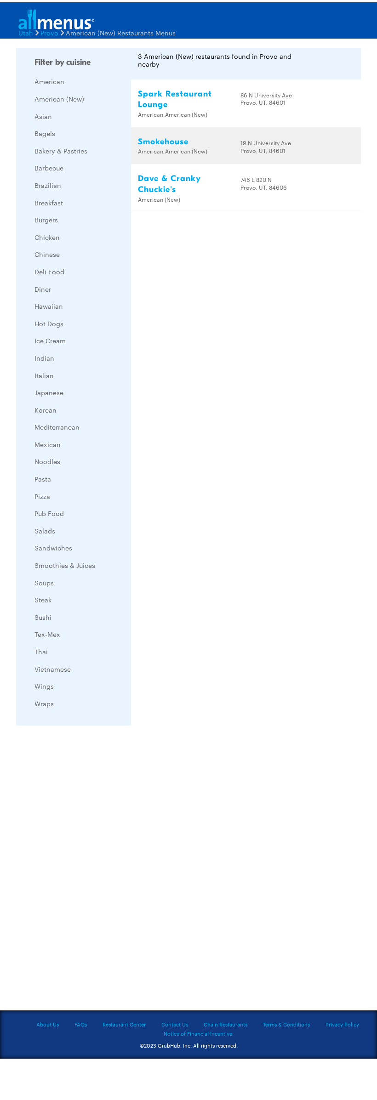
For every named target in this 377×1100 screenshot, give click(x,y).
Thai (41, 651)
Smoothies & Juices (64, 565)
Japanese (48, 392)
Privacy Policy (342, 1024)
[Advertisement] (85, 870)
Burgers (46, 219)
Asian (43, 116)
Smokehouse (163, 142)
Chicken (47, 237)
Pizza (42, 496)
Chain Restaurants (225, 1024)
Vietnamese (52, 669)
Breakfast (48, 202)
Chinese (47, 254)
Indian (44, 358)
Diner (42, 289)
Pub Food (49, 513)
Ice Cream (50, 340)
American (49, 81)
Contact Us (174, 1024)
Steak (42, 599)
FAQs (80, 1024)
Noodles (47, 461)
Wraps (44, 703)
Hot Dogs (48, 323)
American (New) (59, 98)
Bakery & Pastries (60, 150)
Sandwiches (53, 547)
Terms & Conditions (286, 1024)
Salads (44, 530)
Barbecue (48, 167)
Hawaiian (48, 306)
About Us (47, 1024)
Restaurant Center (124, 1024)
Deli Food (49, 271)
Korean (45, 409)
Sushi (42, 617)
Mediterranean (57, 426)
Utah (25, 32)
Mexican (47, 444)
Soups (44, 582)
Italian (44, 375)
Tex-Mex (47, 634)
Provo (49, 32)
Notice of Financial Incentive (198, 1033)
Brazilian (47, 185)
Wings (44, 686)
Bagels (44, 133)
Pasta (42, 478)
